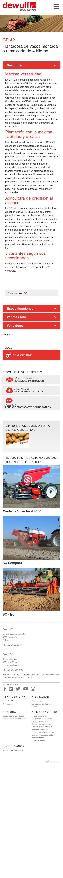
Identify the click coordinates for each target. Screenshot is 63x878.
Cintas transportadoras (41, 724)
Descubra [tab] (14, 65)
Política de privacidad (14, 677)
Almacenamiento (44, 712)
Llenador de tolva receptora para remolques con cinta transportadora (43, 735)
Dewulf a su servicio (23, 372)
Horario (6, 674)
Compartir (8, 334)
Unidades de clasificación (13, 749)
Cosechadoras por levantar (14, 718)
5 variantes (15, 293)
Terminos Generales (20, 674)
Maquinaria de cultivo (14, 699)
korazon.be (55, 762)
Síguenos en (10, 684)
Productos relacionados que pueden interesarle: (31, 460)
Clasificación (13, 746)
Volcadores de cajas (40, 729)
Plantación (40, 697)
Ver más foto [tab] (16, 317)
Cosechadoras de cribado (13, 715)
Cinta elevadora (38, 740)
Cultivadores (8, 704)
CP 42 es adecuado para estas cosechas (28, 428)
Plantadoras (37, 701)
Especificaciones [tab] (20, 308)
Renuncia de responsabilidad (46, 674)
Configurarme (22, 355)
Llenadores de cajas (40, 721)
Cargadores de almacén (42, 718)
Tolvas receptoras (39, 715)
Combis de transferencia (42, 726)
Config (29, 677)
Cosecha (9, 712)
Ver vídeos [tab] (15, 325)
